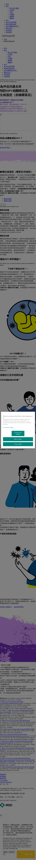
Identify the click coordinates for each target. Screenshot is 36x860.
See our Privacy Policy (8, 427)
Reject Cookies (18, 439)
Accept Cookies (18, 444)
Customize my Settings (18, 433)
